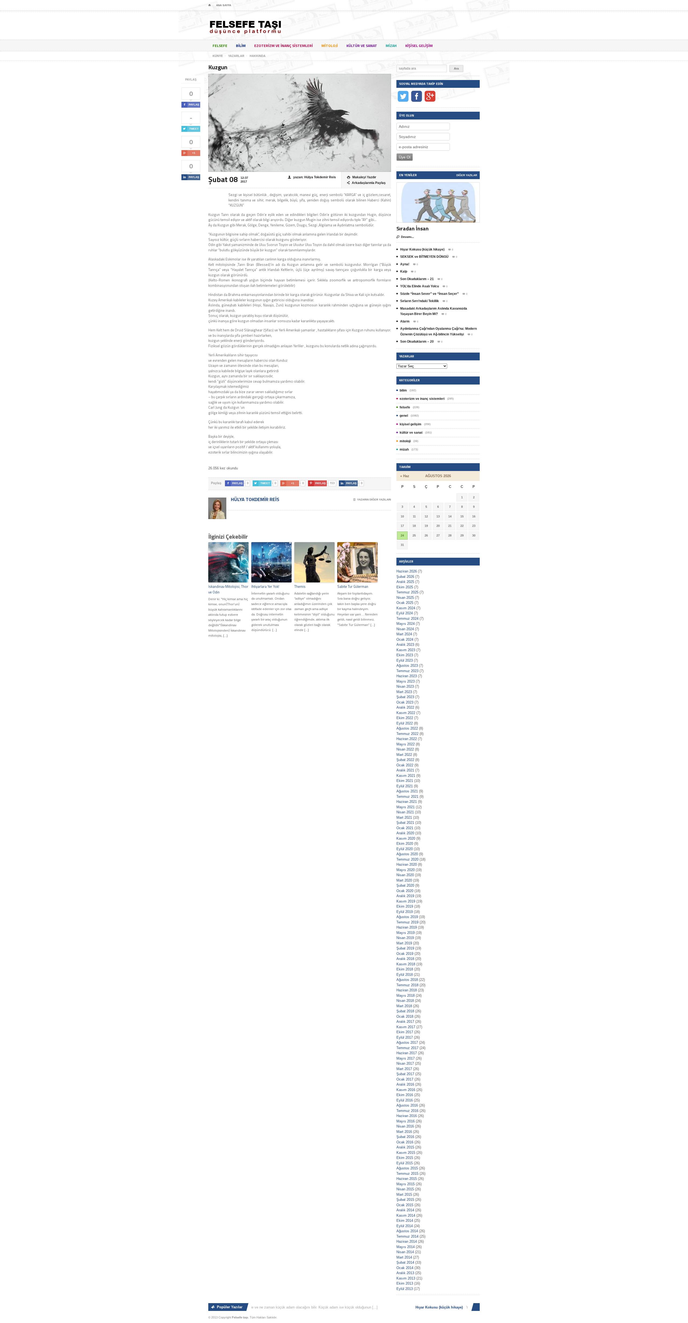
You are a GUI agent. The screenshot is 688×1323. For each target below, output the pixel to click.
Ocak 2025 (404, 603)
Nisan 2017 (405, 1063)
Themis (300, 586)
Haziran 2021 (406, 802)
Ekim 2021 (404, 781)
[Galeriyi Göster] (438, 185)
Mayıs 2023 (405, 681)
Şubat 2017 (405, 1074)
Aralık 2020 (405, 833)
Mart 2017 (404, 1069)
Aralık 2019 (405, 896)
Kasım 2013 (405, 1278)
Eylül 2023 (404, 660)
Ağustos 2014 (407, 1231)
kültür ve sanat (361, 45)
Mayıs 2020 (405, 870)
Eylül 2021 (404, 786)
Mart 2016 (404, 1132)
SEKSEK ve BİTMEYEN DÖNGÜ (424, 257)
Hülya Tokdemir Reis (254, 499)
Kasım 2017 (405, 1027)
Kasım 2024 (405, 608)
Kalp (403, 271)
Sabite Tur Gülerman (352, 586)
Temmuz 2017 (407, 1048)
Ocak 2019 (404, 954)
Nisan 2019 (405, 938)
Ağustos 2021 (407, 791)
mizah (391, 45)
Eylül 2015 (404, 1163)
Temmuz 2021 (407, 797)
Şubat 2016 (405, 1137)
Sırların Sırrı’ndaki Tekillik (419, 301)
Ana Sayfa (223, 5)
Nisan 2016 (405, 1126)
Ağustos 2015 (407, 1168)
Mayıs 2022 (405, 744)
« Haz (404, 476)
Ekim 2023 (404, 655)
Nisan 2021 (405, 812)
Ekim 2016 (404, 1095)
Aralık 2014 (405, 1210)
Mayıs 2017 (405, 1058)
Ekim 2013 (404, 1283)
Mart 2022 (404, 755)
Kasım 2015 (405, 1153)
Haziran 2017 (406, 1053)
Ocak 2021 (404, 828)
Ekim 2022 (404, 718)
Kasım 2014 (405, 1215)
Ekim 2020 (404, 844)
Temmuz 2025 (407, 592)
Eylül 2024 (404, 613)
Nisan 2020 (405, 875)
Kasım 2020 (405, 838)
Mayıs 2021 (405, 807)
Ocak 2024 (404, 639)
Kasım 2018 (405, 964)
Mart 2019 (404, 943)
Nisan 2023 (405, 686)
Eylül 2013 (404, 1289)
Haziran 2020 (406, 864)
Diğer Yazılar (466, 175)
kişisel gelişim (419, 45)
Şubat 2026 (405, 577)
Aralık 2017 (405, 1022)
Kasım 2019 (405, 901)
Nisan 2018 (405, 1001)
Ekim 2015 (404, 1158)
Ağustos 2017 (407, 1043)
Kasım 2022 (405, 713)
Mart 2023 (404, 692)
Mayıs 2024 (405, 624)
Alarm (405, 321)
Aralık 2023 (405, 645)
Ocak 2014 (404, 1268)
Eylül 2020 (404, 849)
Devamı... (405, 237)
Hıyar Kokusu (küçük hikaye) (422, 249)
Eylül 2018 (404, 975)
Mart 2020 (404, 880)
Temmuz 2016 (407, 1111)
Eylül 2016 (404, 1100)
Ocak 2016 (404, 1142)
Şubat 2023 (405, 697)
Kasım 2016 (405, 1090)
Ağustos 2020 (407, 854)
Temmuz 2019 (407, 922)
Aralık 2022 (405, 707)
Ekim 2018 (404, 969)
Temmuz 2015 (407, 1174)
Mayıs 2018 (405, 996)
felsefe (220, 45)
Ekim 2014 (404, 1221)
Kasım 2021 (405, 776)
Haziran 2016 (406, 1116)
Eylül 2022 (404, 723)
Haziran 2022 (406, 739)
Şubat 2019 (405, 948)
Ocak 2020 (404, 891)
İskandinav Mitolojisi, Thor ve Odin (228, 589)
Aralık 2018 (405, 959)
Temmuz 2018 (407, 985)
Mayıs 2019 (405, 933)
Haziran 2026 (406, 571)
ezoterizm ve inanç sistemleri (283, 45)
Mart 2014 (404, 1257)
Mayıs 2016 (405, 1121)
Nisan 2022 (405, 749)
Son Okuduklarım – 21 (417, 279)
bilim (241, 45)
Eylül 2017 (404, 1037)
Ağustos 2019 (407, 917)
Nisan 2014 (405, 1252)
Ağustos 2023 (407, 666)
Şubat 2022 (405, 760)
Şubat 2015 (405, 1200)
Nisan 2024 (405, 629)
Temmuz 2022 (407, 734)
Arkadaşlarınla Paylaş (366, 183)
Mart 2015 (404, 1194)
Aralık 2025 (405, 582)
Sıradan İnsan (412, 228)
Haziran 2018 (406, 990)
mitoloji (329, 45)
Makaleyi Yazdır (361, 177)
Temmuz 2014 (407, 1236)
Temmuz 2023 (407, 671)
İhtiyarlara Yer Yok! (265, 586)
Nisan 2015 (405, 1189)
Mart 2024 (404, 634)
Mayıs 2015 (405, 1184)
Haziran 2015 (406, 1179)
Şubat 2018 (405, 1011)
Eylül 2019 (404, 912)
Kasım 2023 (405, 650)
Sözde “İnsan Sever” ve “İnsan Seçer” (429, 294)
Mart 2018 (404, 1006)
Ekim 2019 (404, 906)
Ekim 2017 (404, 1032)
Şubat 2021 (405, 823)
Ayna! (404, 264)
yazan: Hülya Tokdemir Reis (312, 177)
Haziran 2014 (406, 1241)
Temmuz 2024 (407, 619)
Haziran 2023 (406, 676)
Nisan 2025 (405, 598)
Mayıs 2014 (405, 1247)
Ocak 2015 (404, 1205)
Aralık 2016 (405, 1084)
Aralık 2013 (405, 1273)
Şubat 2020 (405, 885)
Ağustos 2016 (407, 1105)
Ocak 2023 (404, 702)
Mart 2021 (404, 817)
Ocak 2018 (404, 1016)
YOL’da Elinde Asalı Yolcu (419, 286)
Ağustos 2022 (407, 728)
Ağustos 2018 (407, 980)
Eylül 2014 (404, 1226)
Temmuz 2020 (407, 859)
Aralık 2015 (405, 1147)
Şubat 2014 (405, 1262)
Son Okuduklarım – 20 (417, 341)
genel (404, 416)
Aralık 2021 (405, 770)
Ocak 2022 (404, 765)
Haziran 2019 (406, 927)
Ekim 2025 (404, 587)
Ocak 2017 (404, 1079)
